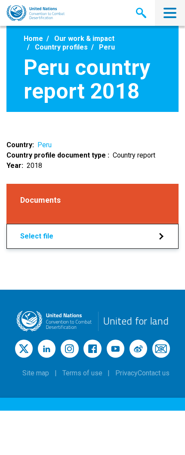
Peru (44, 145)
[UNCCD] (35, 13)
